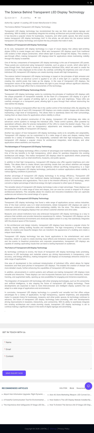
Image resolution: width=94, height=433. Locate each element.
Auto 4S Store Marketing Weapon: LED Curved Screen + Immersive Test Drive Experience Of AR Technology (71, 395)
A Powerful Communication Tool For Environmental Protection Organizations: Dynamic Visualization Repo (25, 400)
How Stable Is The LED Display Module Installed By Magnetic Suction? (71, 400)
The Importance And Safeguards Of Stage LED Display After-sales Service (25, 405)
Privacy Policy (63, 429)
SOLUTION (63, 388)
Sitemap (53, 429)
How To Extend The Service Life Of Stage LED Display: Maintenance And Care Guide (71, 405)
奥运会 (72, 388)
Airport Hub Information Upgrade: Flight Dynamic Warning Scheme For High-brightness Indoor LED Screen (24, 394)
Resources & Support (84, 388)
